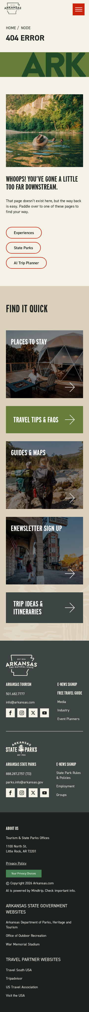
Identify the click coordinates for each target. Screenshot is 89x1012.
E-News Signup (67, 684)
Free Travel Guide (69, 693)
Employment (65, 786)
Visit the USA (15, 995)
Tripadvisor (14, 978)
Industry (63, 710)
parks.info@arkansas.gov (24, 782)
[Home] (12, 9)
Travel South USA (19, 970)
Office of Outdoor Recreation (26, 935)
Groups (61, 795)
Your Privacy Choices (23, 873)
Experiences (24, 232)
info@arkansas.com (20, 702)
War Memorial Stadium (23, 944)
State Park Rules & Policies (68, 775)
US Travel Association (22, 987)
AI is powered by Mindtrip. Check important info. (40, 890)
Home (11, 28)
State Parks (23, 247)
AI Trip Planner (26, 262)
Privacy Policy (16, 863)
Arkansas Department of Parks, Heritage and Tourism (38, 925)
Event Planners (68, 719)
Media (61, 701)
